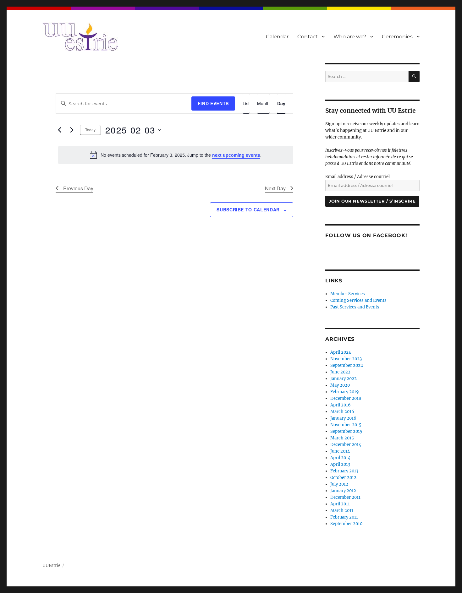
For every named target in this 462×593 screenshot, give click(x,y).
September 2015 (346, 431)
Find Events (213, 103)
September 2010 (346, 523)
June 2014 (340, 451)
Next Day (275, 188)
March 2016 (342, 411)
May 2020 (340, 385)
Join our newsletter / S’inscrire (372, 201)
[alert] (175, 155)
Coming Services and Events (358, 300)
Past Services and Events (354, 307)
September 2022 (346, 365)
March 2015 (342, 438)
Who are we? (349, 37)
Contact (307, 37)
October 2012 (343, 477)
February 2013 (344, 471)
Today (90, 129)
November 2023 (346, 359)
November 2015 (345, 424)
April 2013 (340, 464)
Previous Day (78, 188)
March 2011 (341, 510)
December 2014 (345, 444)
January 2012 (343, 490)
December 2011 (345, 497)
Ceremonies (397, 37)
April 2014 (340, 457)
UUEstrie (51, 565)
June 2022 (340, 372)
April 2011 (340, 504)
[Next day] (71, 130)
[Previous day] (59, 130)
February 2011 (344, 517)
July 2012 (339, 484)
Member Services (347, 293)
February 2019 (344, 391)
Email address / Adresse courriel (357, 176)
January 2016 (343, 418)
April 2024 (340, 352)
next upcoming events (236, 155)
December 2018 (345, 398)
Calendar (277, 37)
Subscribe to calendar (248, 209)
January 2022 (343, 378)
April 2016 (340, 405)
